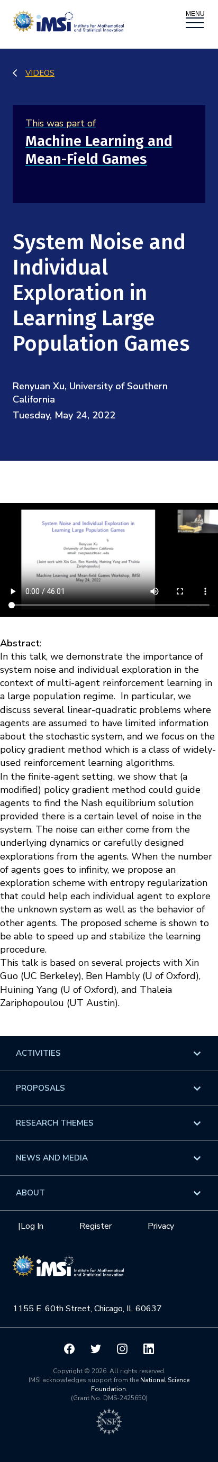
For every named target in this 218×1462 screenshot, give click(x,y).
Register (95, 1226)
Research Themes (55, 1123)
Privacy (161, 1226)
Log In (32, 1226)
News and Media (52, 1158)
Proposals (40, 1088)
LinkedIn (148, 1349)
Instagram (122, 1349)
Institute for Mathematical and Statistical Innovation (68, 1271)
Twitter (95, 1349)
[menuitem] (109, 1053)
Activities (38, 1053)
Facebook (69, 1349)
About (30, 1192)
